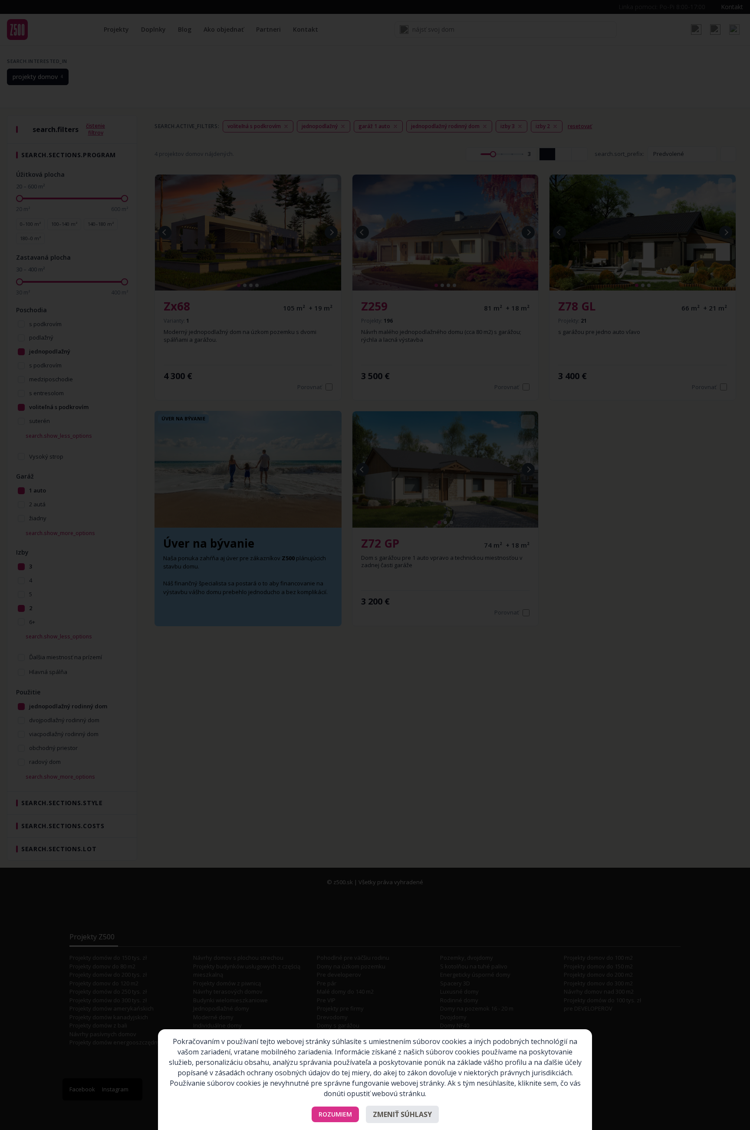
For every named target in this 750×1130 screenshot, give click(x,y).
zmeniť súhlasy (402, 1114)
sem (550, 1083)
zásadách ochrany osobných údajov (272, 1072)
